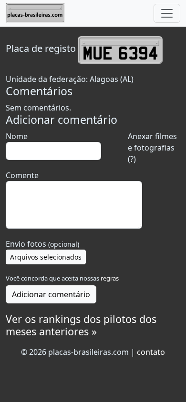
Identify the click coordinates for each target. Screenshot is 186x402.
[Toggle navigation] (167, 13)
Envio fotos (42, 244)
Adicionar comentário (51, 294)
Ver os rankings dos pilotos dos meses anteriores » (81, 325)
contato (151, 352)
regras (110, 278)
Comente (22, 175)
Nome (17, 136)
